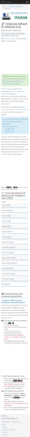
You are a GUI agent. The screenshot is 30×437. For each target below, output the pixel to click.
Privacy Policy (5, 435)
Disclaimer (4, 432)
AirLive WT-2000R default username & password (16, 281)
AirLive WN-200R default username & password (16, 270)
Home (4, 6)
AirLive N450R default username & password (15, 239)
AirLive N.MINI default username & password (15, 223)
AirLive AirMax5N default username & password (16, 212)
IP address (7, 89)
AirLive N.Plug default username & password (15, 228)
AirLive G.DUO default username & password (15, 218)
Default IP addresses (15, 6)
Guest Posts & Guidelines (8, 429)
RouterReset (7, 2)
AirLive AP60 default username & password (15, 207)
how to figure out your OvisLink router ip (14, 109)
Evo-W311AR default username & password (15, 286)
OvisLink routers (10, 38)
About (3, 424)
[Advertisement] (15, 58)
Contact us (5, 427)
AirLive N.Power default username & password (15, 233)
